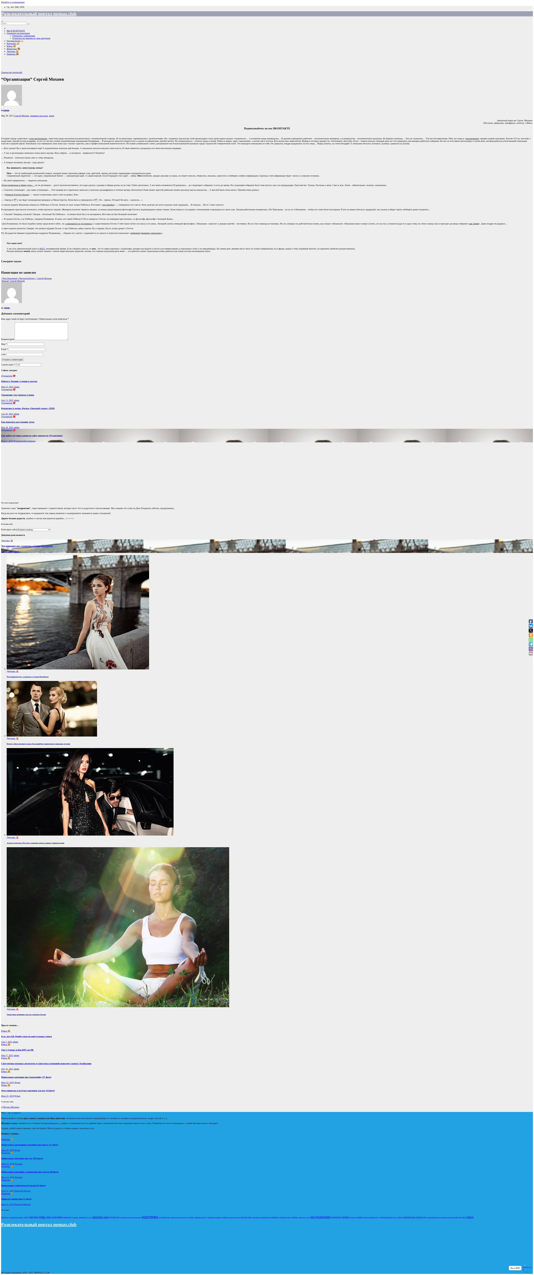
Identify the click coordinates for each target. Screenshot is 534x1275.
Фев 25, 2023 (7, 387)
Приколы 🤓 (13, 54)
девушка (33, 1217)
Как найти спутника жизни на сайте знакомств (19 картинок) (32, 435)
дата (26, 1217)
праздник (336, 1217)
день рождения (54, 1217)
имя (106, 1216)
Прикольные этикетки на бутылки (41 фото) (23, 1185)
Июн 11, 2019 (7, 1191)
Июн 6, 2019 (7, 441)
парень (289, 1217)
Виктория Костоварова (24, 441)
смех (394, 1217)
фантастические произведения (452, 1217)
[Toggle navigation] (2, 21)
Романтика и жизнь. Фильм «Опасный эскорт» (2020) (28, 408)
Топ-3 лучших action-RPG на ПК (17, 1050)
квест (168, 1217)
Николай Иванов (22, 1191)
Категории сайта (9, 529)
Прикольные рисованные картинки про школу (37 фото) (29, 1145)
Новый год (5, 1217)
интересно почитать (127, 1217)
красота (191, 1217)
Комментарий (7, 339)
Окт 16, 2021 (7, 1069)
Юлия (17, 1082)
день (42, 1217)
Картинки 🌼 (13, 43)
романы (359, 1217)
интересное (114, 1217)
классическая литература (179, 1217)
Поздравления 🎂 (15, 41)
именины (97, 1217)
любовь (225, 1217)
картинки (162, 1217)
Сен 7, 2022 (6, 1042)
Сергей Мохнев (21, 116)
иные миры (138, 1217)
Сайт (3, 354)
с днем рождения (385, 1217)
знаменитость (83, 1217)
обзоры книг (246, 1217)
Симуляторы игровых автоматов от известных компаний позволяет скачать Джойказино (46, 1063)
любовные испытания (215, 1217)
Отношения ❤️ (8, 376)
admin (6, 110)
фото (464, 1217)
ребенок (353, 1217)
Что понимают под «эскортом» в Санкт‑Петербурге (27, 546)
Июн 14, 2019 (7, 1164)
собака (399, 1217)
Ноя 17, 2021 (7, 1055)
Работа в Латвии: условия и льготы (19, 381)
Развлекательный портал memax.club (38, 13)
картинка (150, 1216)
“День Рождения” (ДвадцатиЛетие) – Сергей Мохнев (26, 278)
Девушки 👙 (13, 51)
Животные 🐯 (13, 49)
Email (4, 349)
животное (67, 1217)
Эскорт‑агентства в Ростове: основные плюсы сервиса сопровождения (35, 843)
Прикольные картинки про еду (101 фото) (22, 1158)
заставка (75, 1217)
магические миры (234, 1217)
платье (295, 1217)
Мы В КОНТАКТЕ (16, 31)
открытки (282, 1217)
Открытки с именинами (23, 36)
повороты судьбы (304, 1217)
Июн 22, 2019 (7, 1082)
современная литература (414, 1217)
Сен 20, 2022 (7, 414)
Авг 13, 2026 (7, 551)
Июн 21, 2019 (7, 1096)
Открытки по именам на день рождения (31, 38)
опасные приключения (261, 1217)
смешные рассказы (39, 116)
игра (89, 1217)
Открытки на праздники (18, 33)
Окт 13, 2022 (7, 400)
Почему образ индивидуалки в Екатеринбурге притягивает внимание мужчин (38, 744)
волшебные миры (16, 1217)
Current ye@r (8, 364)
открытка (274, 1217)
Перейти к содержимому (13, 2)
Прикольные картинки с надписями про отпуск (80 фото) (30, 1172)
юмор (51, 116)
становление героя (434, 1217)
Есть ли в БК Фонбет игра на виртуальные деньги (26, 1036)
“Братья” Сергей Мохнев (13, 281)
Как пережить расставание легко (17, 422)
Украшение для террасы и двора (17, 395)
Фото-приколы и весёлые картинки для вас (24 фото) (28, 1090)
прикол (346, 1217)
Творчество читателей (11, 72)
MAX (42, 249)
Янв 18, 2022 (7, 427)
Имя (4, 344)
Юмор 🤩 (11, 46)
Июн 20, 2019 (7, 1150)
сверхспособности (370, 1217)
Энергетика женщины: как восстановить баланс (26, 1014)
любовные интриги (200, 1217)
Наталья (18, 1164)
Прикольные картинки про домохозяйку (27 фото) (26, 1077)
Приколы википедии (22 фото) (16, 1199)
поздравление (321, 1217)
